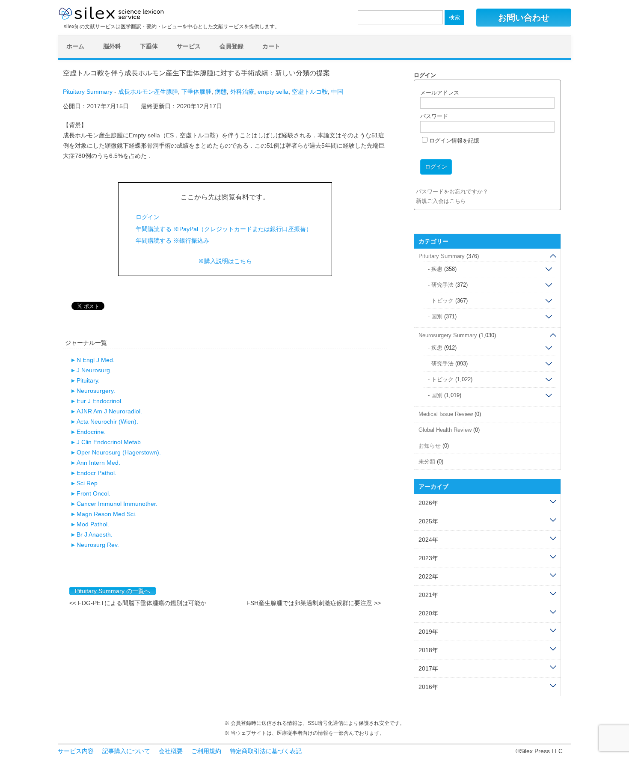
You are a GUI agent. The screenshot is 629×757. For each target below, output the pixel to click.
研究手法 (442, 285)
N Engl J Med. (96, 359)
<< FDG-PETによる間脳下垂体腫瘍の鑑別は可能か (137, 603)
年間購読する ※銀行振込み (172, 240)
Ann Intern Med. (98, 462)
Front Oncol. (93, 493)
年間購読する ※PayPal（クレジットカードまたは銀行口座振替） (224, 229)
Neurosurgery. (96, 390)
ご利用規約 (206, 751)
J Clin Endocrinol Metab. (109, 442)
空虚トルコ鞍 (310, 91)
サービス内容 (76, 751)
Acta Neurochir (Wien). (107, 421)
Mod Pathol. (93, 524)
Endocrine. (91, 431)
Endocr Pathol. (96, 472)
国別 (436, 316)
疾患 (436, 269)
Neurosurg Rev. (98, 544)
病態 (221, 91)
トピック (442, 300)
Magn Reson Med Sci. (106, 514)
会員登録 (231, 46)
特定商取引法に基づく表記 (266, 751)
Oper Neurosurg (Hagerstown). (119, 452)
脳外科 (112, 46)
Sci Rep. (88, 483)
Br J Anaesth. (95, 534)
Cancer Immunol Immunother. (117, 503)
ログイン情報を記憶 (453, 140)
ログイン (148, 217)
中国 (337, 91)
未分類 (426, 461)
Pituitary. (88, 380)
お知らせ (429, 445)
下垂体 (149, 46)
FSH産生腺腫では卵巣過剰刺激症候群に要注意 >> (313, 603)
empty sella (273, 91)
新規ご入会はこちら (441, 201)
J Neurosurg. (94, 370)
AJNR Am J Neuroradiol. (109, 411)
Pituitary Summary (88, 91)
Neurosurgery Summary (447, 335)
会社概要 (171, 751)
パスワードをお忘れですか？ (452, 191)
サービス (189, 46)
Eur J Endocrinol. (100, 401)
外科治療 (242, 91)
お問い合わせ (523, 17)
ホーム (75, 46)
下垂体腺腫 (196, 91)
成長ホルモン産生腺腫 (148, 91)
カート (271, 46)
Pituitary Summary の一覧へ (112, 591)
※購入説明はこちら (225, 261)
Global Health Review (445, 430)
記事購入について (126, 751)
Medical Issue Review (445, 414)
